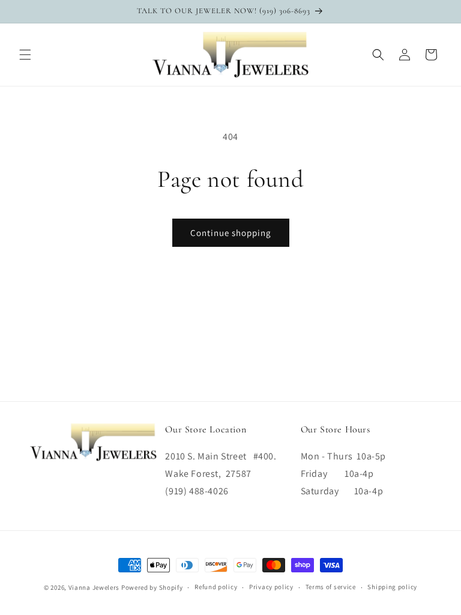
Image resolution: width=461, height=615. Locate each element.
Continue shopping (230, 232)
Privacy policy (271, 587)
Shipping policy (392, 587)
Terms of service (331, 587)
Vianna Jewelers (94, 587)
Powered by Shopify (152, 587)
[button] (25, 54)
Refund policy (215, 587)
